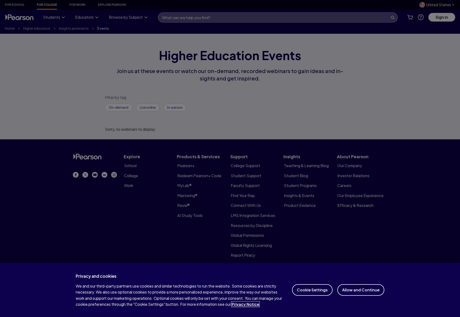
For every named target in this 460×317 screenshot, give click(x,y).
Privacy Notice (245, 304)
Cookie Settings (312, 289)
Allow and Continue (361, 289)
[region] (230, 290)
